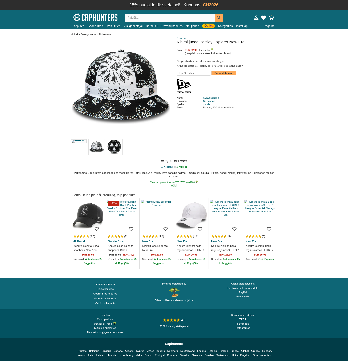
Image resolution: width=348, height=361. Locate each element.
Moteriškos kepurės (105, 298)
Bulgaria (106, 350)
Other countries (262, 355)
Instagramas (243, 327)
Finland (223, 350)
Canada (118, 350)
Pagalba (269, 26)
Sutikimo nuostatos (105, 327)
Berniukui (152, 26)
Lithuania (110, 355)
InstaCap (242, 26)
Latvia (99, 355)
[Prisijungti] (256, 17)
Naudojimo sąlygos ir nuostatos (105, 332)
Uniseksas (105, 34)
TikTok (242, 319)
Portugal (160, 355)
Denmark (172, 350)
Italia (91, 355)
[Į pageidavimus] (96, 228)
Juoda (206, 104)
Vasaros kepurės (105, 284)
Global (245, 350)
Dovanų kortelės (172, 26)
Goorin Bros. (96, 26)
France (235, 350)
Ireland (82, 355)
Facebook (243, 323)
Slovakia (185, 355)
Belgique (94, 350)
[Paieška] (219, 18)
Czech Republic (156, 350)
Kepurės (78, 26)
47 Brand (79, 241)
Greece (255, 350)
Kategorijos (225, 26)
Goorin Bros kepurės (105, 293)
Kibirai (74, 34)
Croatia (129, 350)
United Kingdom (241, 355)
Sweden (209, 355)
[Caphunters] (105, 17)
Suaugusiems (88, 34)
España (201, 350)
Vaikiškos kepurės (105, 303)
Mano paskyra (105, 319)
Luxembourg (126, 355)
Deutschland (187, 350)
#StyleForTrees (103, 323)
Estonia (212, 350)
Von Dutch (113, 26)
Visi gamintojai (133, 26)
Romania (172, 355)
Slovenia (197, 355)
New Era (182, 38)
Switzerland (222, 355)
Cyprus (140, 350)
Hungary (267, 350)
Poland (148, 355)
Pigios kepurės (105, 288)
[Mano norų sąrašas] (263, 17)
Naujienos (192, 26)
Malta (139, 355)
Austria (83, 350)
